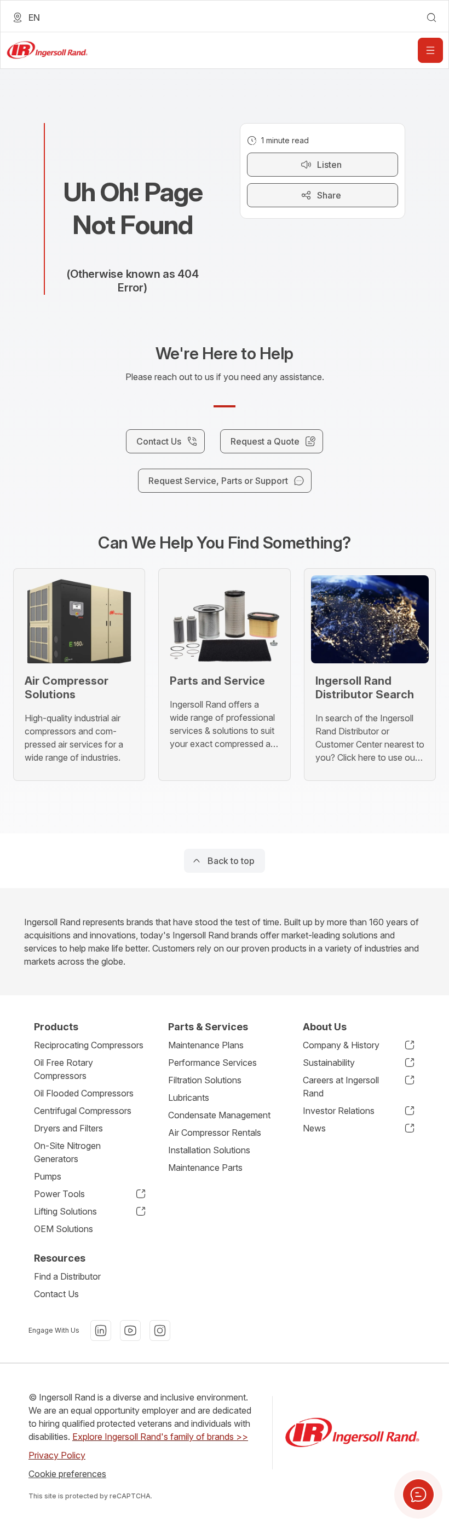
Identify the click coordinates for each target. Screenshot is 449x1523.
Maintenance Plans (206, 1045)
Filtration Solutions (204, 1080)
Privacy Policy (56, 1455)
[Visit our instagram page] (159, 1330)
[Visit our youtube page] (130, 1330)
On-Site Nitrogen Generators (67, 1152)
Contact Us (56, 1293)
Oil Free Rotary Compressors (63, 1069)
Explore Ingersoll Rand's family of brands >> (160, 1436)
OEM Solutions (63, 1228)
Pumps (47, 1176)
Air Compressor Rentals (214, 1132)
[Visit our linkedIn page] (100, 1330)
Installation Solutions (209, 1150)
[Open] (430, 50)
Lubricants (188, 1097)
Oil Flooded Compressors (84, 1093)
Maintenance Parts (205, 1167)
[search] (431, 17)
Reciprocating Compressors (88, 1045)
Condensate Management (219, 1115)
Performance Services (212, 1062)
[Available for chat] (418, 1494)
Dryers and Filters (68, 1128)
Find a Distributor (67, 1276)
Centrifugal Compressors (82, 1110)
